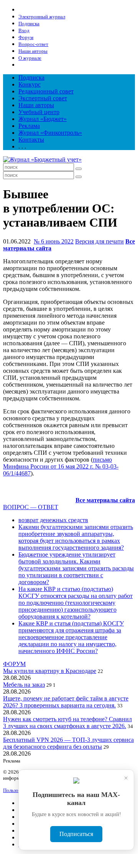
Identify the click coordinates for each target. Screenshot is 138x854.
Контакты (31, 139)
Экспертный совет (42, 98)
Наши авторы (36, 105)
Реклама (29, 125)
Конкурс (29, 84)
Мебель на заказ (24, 684)
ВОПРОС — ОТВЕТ (30, 507)
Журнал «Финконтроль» (50, 132)
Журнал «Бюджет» (42, 119)
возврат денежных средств (53, 520)
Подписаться (76, 834)
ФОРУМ (14, 664)
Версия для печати (99, 241)
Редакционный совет (46, 91)
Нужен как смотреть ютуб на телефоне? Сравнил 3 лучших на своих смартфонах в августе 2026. (67, 722)
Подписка (31, 77)
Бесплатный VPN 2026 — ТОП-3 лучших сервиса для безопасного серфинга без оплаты (68, 743)
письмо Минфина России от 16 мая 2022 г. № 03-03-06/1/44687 (60, 466)
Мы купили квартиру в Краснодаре (49, 671)
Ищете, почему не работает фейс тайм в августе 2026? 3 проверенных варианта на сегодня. (65, 702)
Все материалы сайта (105, 500)
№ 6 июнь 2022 (54, 241)
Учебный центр (38, 112)
